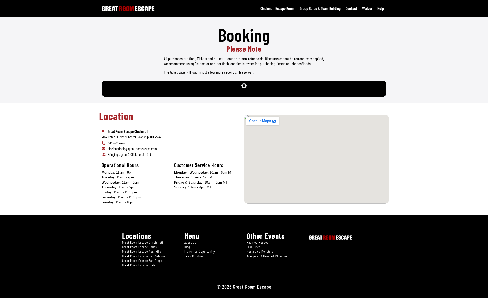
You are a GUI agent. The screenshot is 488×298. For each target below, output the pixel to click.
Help (380, 8)
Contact (351, 8)
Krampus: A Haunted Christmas (268, 256)
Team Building (194, 256)
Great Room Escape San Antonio (143, 256)
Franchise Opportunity (199, 251)
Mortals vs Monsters (260, 251)
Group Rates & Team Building (320, 8)
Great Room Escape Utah (138, 265)
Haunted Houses (257, 242)
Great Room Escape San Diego (142, 261)
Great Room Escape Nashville (141, 251)
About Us (190, 242)
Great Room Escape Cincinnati (142, 242)
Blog (187, 247)
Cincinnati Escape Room (277, 8)
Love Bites (254, 247)
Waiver (367, 8)
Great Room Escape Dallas (139, 247)
